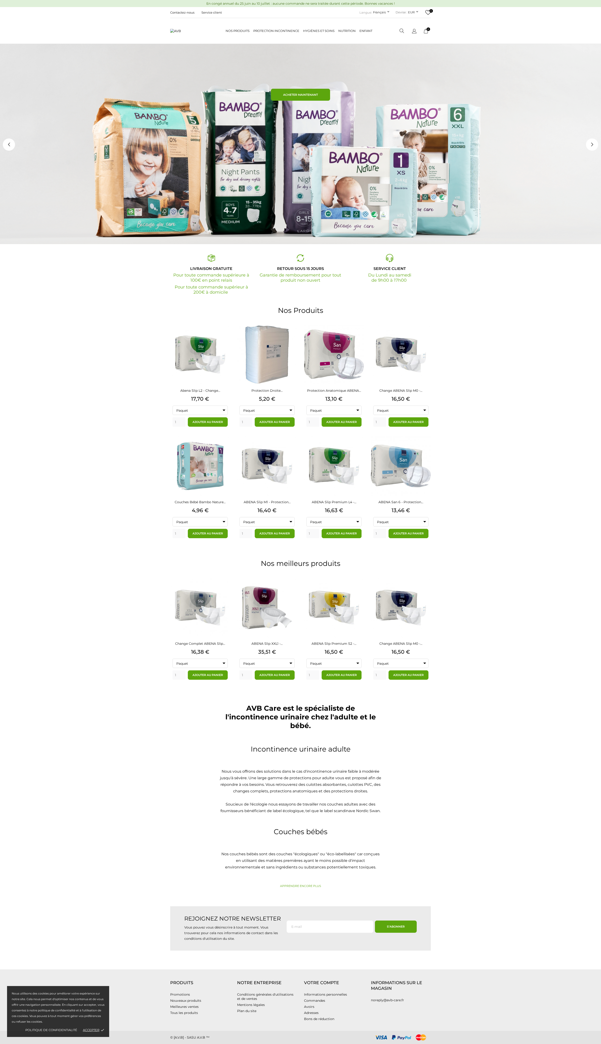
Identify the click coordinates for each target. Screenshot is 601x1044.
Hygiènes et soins (319, 31)
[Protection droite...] (291, 337)
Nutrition (347, 31)
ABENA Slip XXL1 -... (267, 643)
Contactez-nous (182, 12)
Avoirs (309, 1007)
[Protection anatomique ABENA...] (357, 337)
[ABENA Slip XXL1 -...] (291, 590)
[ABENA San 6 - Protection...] (424, 449)
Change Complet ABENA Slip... (200, 643)
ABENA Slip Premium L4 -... (334, 502)
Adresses (311, 1013)
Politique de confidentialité (51, 1030)
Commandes (314, 1000)
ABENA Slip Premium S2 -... (334, 643)
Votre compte (321, 982)
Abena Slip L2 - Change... (200, 390)
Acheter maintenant (300, 94)
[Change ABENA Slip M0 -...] (424, 337)
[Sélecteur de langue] (414, 31)
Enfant (365, 31)
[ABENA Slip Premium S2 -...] (357, 590)
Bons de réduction (319, 1019)
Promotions (180, 994)
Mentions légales (251, 1005)
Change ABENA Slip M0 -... (400, 390)
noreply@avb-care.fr (387, 1000)
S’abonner (396, 926)
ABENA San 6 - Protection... (400, 502)
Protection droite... (267, 390)
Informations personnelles (325, 994)
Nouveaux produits (185, 1000)
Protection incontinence (276, 31)
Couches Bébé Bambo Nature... (200, 502)
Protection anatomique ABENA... (334, 390)
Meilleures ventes (184, 1007)
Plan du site (246, 1011)
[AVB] (184, 31)
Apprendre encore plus (300, 886)
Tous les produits (184, 1013)
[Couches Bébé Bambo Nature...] (224, 449)
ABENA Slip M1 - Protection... (267, 502)
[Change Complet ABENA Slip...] (224, 590)
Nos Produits (300, 310)
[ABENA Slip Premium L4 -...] (357, 449)
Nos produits (238, 31)
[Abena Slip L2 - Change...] (224, 337)
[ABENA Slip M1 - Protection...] (291, 449)
